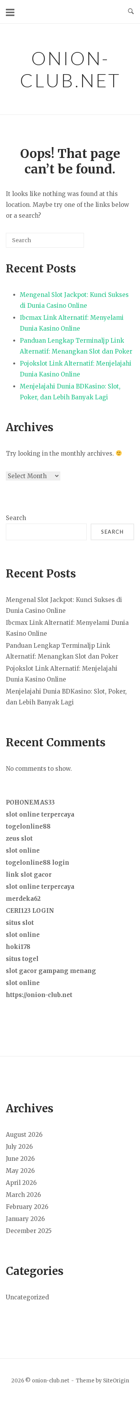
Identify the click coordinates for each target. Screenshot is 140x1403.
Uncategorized (27, 1297)
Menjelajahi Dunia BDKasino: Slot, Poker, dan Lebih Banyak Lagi (70, 392)
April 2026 (21, 1182)
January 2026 (25, 1219)
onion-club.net (70, 69)
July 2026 (19, 1146)
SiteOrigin (116, 1380)
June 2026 (20, 1158)
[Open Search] (131, 11)
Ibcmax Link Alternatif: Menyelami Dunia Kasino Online (72, 323)
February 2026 (27, 1206)
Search (16, 518)
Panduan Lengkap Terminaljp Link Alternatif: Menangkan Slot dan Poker (76, 346)
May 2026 (20, 1170)
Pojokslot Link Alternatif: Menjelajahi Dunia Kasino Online (75, 369)
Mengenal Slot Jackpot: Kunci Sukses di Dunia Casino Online (74, 300)
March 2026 (23, 1194)
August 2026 (24, 1134)
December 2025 (29, 1231)
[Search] (66, 243)
